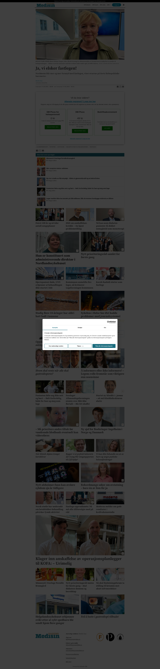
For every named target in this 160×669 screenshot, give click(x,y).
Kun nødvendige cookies (56, 346)
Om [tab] (105, 327)
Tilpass (79, 346)
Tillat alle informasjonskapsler (104, 346)
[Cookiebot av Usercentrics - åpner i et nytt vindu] (108, 322)
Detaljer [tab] (80, 327)
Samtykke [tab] (55, 327)
